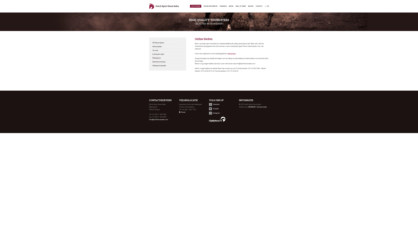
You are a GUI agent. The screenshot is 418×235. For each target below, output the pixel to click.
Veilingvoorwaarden (159, 65)
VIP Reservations (158, 43)
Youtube (216, 109)
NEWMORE (252, 107)
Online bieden (157, 46)
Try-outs (155, 50)
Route (183, 112)
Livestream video (158, 54)
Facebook (216, 104)
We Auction (232, 54)
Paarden (223, 6)
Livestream (195, 6)
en (268, 6)
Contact (259, 6)
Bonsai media (262, 107)
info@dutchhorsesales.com (158, 119)
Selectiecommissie (158, 62)
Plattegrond (156, 58)
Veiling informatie (210, 6)
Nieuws (251, 6)
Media (231, 6)
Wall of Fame (241, 6)
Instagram (216, 113)
